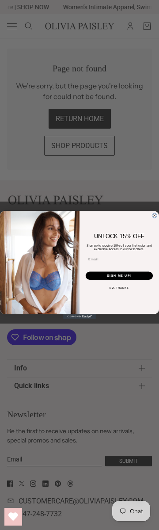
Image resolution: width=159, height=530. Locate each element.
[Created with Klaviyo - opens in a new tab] (79, 316)
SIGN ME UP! (119, 276)
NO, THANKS (119, 287)
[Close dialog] (154, 215)
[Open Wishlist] (13, 517)
